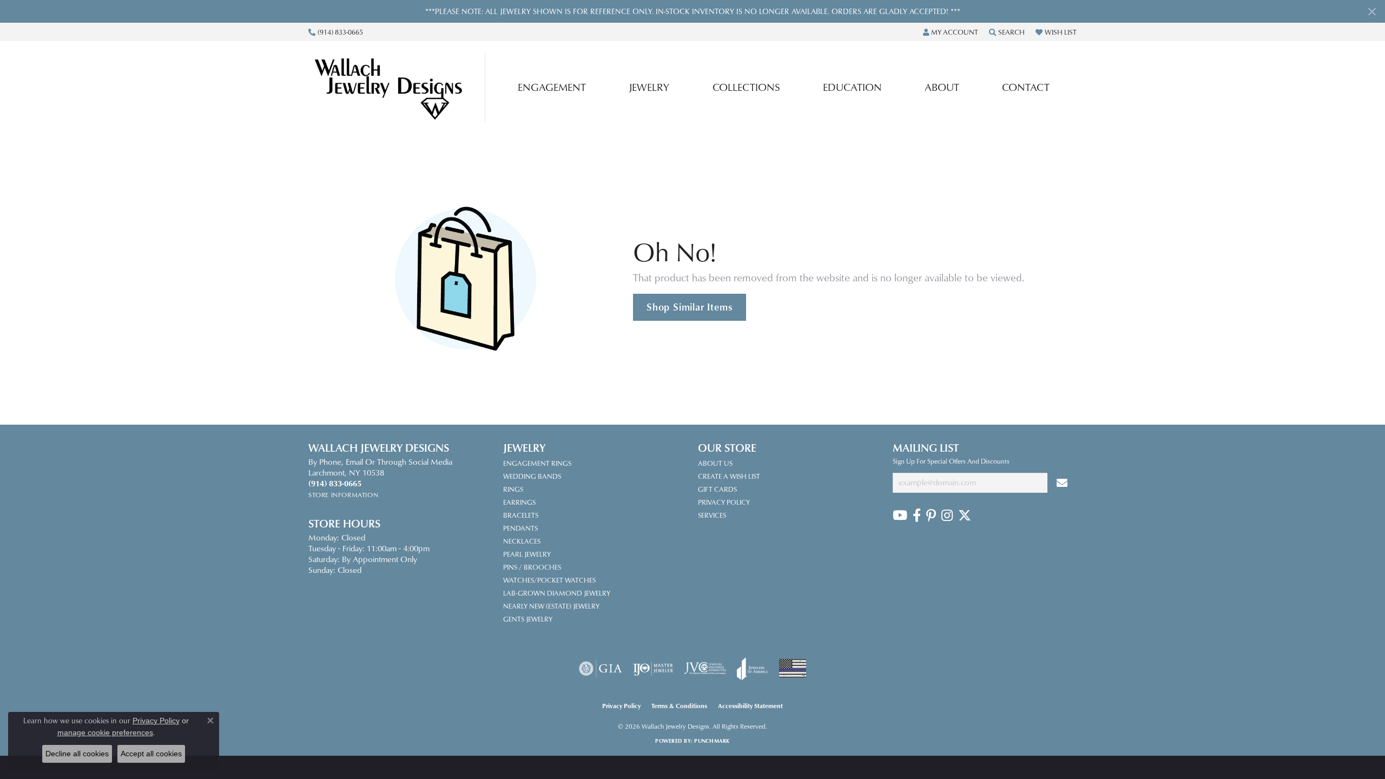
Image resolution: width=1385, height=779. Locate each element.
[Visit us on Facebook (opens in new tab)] (917, 515)
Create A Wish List (729, 476)
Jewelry (649, 87)
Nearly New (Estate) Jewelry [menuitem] (551, 606)
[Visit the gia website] (600, 668)
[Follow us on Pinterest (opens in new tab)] (931, 515)
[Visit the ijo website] (653, 668)
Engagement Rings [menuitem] (537, 463)
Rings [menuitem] (513, 489)
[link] (335, 32)
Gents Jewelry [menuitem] (527, 619)
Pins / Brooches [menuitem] (532, 567)
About (942, 87)
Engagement (552, 87)
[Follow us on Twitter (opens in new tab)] (964, 515)
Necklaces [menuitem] (521, 541)
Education (852, 87)
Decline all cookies (77, 753)
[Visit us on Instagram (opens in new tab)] (947, 515)
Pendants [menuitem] (520, 528)
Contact (1026, 87)
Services (712, 515)
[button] (950, 32)
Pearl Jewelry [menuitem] (527, 554)
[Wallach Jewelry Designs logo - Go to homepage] (399, 86)
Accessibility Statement (750, 705)
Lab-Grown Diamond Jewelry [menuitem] (556, 593)
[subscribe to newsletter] (1062, 483)
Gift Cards (717, 489)
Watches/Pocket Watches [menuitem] (549, 580)
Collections (746, 87)
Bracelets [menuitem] (520, 515)
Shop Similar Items (690, 307)
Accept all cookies (151, 753)
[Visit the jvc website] (705, 668)
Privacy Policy (724, 502)
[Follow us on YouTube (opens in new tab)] (900, 515)
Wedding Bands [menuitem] (532, 476)
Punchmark (711, 740)
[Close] (1372, 11)
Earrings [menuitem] (519, 502)
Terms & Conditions (679, 705)
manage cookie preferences (105, 732)
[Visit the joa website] (752, 668)
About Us (715, 463)
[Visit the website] (792, 668)
